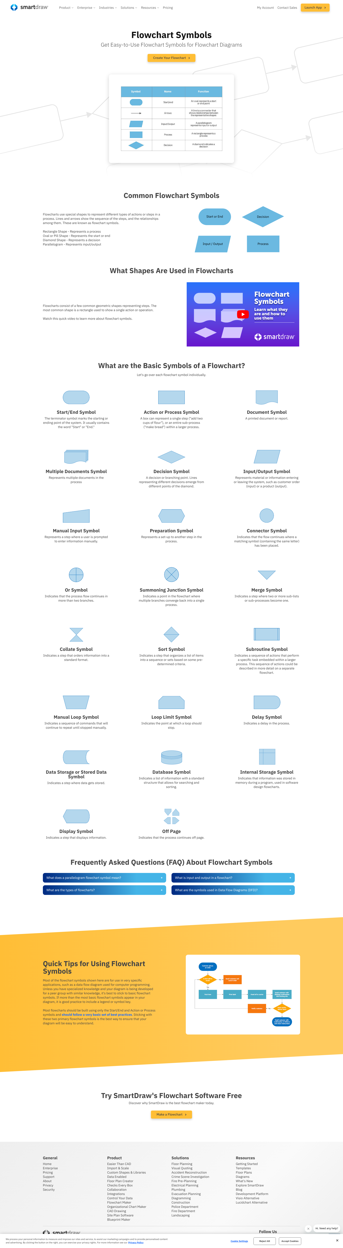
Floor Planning (182, 1164)
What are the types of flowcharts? (70, 890)
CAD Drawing (116, 1211)
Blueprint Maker (118, 1219)
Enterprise (50, 1168)
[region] (171, 1241)
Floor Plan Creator (120, 1181)
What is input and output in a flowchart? (203, 878)
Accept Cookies (290, 1241)
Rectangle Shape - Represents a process (72, 231)
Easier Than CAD (119, 1164)
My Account (265, 8)
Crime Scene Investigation (190, 1177)
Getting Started (247, 1164)
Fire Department (183, 1211)
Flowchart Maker (119, 1202)
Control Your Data (120, 1198)
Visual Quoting (182, 1168)
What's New (244, 1181)
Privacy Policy (135, 1242)
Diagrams (242, 1177)
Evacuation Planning (186, 1194)
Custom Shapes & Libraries (126, 1172)
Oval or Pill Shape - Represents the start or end (76, 236)
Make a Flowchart (169, 1114)
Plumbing (178, 1189)
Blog (239, 1189)
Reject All (264, 1241)
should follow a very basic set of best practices (97, 1014)
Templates (243, 1168)
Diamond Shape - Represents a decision (71, 240)
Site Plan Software (120, 1215)
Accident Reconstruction (189, 1172)
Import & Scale (118, 1168)
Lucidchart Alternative (252, 1202)
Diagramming (181, 1198)
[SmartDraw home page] (29, 7)
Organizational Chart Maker (126, 1207)
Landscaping (181, 1215)
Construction (181, 1202)
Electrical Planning (185, 1185)
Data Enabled (116, 1177)
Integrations (116, 1194)
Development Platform (252, 1194)
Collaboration (116, 1189)
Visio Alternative (247, 1198)
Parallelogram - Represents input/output (72, 244)
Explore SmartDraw (250, 1185)
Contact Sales (287, 8)
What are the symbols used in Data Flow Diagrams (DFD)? (216, 890)
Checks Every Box (120, 1185)
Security (49, 1189)
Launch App (314, 7)
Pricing (168, 8)
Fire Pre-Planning (184, 1181)
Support (48, 1177)
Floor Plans (244, 1172)
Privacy (48, 1185)
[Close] (337, 1240)
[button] (66, 8)
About (47, 1181)
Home (47, 1164)
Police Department (185, 1207)
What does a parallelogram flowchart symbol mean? (83, 878)
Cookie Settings (239, 1241)
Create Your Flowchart (170, 58)
